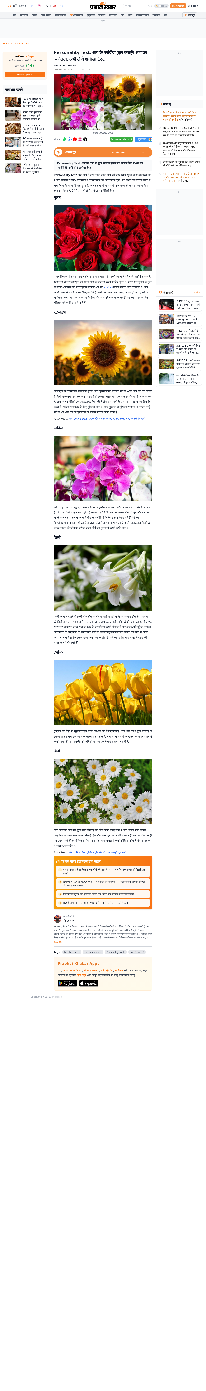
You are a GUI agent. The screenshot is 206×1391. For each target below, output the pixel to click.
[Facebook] (31, 5)
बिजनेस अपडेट (91, 970)
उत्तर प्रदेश (46, 15)
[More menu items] (170, 15)
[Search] (149, 5)
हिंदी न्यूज (81, 975)
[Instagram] (39, 5)
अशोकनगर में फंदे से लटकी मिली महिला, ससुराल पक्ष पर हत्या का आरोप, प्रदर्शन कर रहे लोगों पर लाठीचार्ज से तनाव (181, 131)
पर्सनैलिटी (108, 287)
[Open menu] (6, 15)
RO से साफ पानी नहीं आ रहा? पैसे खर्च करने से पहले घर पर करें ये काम (95, 903)
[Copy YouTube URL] (75, 139)
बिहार (34, 15)
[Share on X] (85, 139)
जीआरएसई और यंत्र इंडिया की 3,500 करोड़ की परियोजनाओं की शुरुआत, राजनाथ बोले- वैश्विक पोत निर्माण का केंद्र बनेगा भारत (180, 148)
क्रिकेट (109, 970)
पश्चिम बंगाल (60, 15)
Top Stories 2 (137, 952)
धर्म (165, 15)
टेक (122, 15)
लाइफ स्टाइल (142, 15)
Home (6, 43)
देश (59, 970)
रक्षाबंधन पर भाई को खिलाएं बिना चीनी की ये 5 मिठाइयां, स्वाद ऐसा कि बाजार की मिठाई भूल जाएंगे (104, 871)
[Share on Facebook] (70, 139)
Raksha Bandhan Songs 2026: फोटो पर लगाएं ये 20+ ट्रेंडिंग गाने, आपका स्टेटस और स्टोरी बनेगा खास (104, 883)
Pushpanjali (69, 65)
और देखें (195, 292)
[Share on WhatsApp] (64, 139)
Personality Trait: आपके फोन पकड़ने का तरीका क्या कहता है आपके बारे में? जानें (106, 418)
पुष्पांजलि (71, 920)
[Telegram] (61, 5)
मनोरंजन (113, 15)
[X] (46, 5)
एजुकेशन (91, 15)
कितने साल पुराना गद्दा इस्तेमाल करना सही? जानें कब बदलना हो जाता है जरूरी (98, 894)
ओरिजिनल (78, 15)
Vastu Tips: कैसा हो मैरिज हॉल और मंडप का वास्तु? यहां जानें (97, 852)
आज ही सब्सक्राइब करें (25, 74)
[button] (103, 102)
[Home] (103, 6)
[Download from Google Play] (67, 983)
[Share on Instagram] (80, 139)
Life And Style (21, 43)
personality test (93, 952)
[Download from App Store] (88, 983)
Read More (59, 942)
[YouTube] (54, 5)
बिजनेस (101, 15)
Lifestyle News (72, 952)
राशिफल (156, 15)
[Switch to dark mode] (161, 6)
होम (14, 15)
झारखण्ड (24, 15)
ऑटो (130, 15)
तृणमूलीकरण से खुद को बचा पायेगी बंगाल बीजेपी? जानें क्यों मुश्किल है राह (181, 163)
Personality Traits (116, 952)
